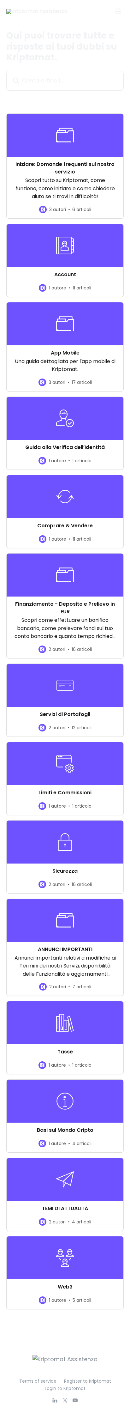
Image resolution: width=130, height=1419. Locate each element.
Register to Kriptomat (87, 1381)
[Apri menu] (118, 11)
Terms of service (37, 1381)
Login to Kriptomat (65, 1388)
